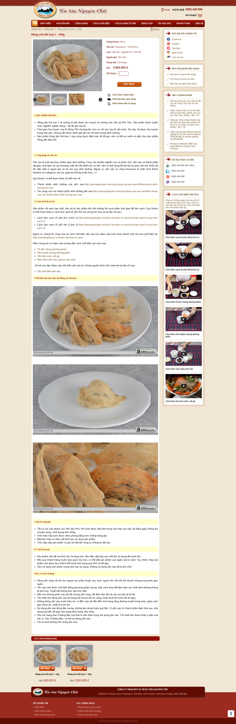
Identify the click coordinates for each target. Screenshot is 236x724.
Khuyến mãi (63, 23)
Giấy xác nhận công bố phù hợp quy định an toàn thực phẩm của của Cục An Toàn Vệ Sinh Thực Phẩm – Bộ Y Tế (185, 123)
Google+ (176, 44)
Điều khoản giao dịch (45, 715)
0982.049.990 (180, 694)
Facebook (176, 39)
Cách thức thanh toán (123, 95)
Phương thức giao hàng (124, 99)
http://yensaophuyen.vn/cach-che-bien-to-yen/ (58, 237)
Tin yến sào (164, 23)
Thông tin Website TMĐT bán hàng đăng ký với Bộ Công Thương (183, 146)
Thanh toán (183, 23)
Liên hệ (199, 23)
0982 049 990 (194, 9)
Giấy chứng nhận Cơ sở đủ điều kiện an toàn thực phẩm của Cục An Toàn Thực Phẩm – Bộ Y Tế (185, 113)
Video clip (147, 23)
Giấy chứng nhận (43, 711)
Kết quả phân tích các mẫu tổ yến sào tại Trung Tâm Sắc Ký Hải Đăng (185, 103)
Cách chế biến (101, 23)
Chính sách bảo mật (87, 715)
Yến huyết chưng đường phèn (53, 252)
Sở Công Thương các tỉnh (182, 79)
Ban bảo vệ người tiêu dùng (183, 84)
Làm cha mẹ (177, 57)
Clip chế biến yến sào (49, 271)
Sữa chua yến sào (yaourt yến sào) (56, 259)
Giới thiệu (45, 23)
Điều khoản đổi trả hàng (124, 103)
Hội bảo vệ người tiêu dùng (183, 74)
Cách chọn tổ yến (125, 23)
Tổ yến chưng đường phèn (52, 249)
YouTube (176, 48)
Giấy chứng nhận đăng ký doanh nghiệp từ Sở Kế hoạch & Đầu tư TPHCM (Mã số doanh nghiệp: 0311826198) (185, 135)
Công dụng (81, 23)
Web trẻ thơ (177, 53)
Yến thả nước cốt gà (48, 256)
